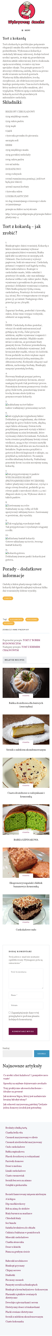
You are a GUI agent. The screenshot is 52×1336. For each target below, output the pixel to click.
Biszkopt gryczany (15, 1265)
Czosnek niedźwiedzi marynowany (23, 1142)
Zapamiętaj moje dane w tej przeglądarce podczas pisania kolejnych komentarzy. (24, 1016)
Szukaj (6, 1048)
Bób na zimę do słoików (17, 1208)
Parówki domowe (14, 1161)
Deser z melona (13, 1166)
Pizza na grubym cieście (17, 1252)
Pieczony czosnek (14, 1280)
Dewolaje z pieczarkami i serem (21, 1302)
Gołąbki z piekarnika (16, 1185)
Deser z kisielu (13, 1247)
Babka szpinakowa (14, 1151)
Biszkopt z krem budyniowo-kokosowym (26, 1289)
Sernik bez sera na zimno (18, 1180)
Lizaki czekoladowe (15, 1171)
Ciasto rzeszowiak (14, 1175)
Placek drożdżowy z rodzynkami (22, 1156)
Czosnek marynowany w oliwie (21, 1137)
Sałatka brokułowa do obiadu (20, 1228)
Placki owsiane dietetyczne (19, 1312)
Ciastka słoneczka (14, 1242)
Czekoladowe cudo (26, 929)
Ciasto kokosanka (14, 1321)
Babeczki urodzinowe (16, 1261)
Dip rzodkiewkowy (15, 1204)
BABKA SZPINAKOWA (26, 840)
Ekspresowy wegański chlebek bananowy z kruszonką (26, 884)
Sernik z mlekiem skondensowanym (26, 750)
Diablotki (10, 1275)
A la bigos (10, 1199)
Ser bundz (10, 1223)
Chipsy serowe (13, 1270)
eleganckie (16, 619)
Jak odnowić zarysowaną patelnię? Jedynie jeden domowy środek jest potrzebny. (25, 1106)
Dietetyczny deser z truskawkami (22, 1307)
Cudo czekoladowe (15, 1147)
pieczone (32, 619)
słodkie (8, 623)
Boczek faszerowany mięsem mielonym (25, 1194)
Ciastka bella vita (14, 1132)
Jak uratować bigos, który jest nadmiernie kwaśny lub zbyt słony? (24, 1098)
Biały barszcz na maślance (18, 1213)
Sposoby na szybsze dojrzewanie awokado (25, 1083)
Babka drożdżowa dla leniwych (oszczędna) (26, 705)
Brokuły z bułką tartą (16, 1128)
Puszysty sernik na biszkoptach (21, 1285)
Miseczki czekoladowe (17, 1237)
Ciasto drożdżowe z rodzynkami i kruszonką (26, 794)
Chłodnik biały (13, 1218)
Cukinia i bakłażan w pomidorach (22, 1232)
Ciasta (7, 598)
